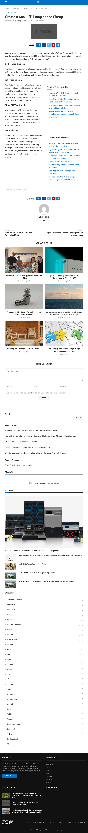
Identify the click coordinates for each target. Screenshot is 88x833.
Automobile (45, 610)
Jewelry (45, 669)
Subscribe (70, 822)
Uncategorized (45, 739)
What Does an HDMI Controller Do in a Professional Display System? (31, 430)
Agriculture (45, 605)
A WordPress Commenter (13, 465)
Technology (45, 734)
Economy (49, 776)
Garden (18, 190)
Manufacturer (45, 694)
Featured (16, 8)
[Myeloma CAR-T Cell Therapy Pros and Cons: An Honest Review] (24, 260)
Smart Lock (45, 729)
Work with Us (81, 822)
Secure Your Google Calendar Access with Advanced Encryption (25, 803)
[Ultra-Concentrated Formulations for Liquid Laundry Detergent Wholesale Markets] (10, 584)
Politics (45, 714)
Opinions (49, 782)
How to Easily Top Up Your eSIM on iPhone (21, 442)
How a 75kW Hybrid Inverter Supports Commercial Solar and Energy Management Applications (40, 436)
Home (7, 8)
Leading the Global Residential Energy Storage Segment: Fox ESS (29, 447)
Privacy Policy (31, 822)
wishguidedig (16, 21)
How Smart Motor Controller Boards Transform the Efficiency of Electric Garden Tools (26, 795)
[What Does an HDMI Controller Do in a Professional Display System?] (44, 522)
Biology (45, 615)
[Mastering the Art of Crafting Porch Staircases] (24, 333)
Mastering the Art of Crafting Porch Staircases (24, 349)
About (52, 822)
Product (45, 719)
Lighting (45, 684)
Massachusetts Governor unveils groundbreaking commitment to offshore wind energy (64, 114)
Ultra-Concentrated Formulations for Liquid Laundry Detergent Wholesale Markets (35, 453)
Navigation (28, 465)
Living (45, 689)
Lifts (45, 679)
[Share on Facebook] (44, 45)
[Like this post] (39, 45)
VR (45, 744)
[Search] (82, 2)
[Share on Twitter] (49, 45)
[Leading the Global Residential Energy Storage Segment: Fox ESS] (10, 575)
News (45, 709)
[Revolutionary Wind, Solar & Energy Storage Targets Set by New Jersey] (64, 333)
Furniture (45, 644)
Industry (45, 664)
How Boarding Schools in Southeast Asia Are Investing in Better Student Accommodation (26, 811)
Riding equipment (45, 724)
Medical (45, 704)
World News (50, 764)
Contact (60, 822)
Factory (45, 629)
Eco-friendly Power (45, 625)
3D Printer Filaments (45, 600)
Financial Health (45, 639)
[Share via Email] (58, 45)
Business (45, 619)
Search (7, 414)
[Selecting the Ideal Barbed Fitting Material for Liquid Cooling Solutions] (24, 296)
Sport (47, 770)
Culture (48, 773)
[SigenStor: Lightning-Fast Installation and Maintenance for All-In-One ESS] (64, 260)
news (26, 190)
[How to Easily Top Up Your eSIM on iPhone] (10, 566)
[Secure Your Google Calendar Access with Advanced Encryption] (6, 803)
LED (45, 674)
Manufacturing (45, 699)
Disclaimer (42, 822)
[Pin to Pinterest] (53, 45)
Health (45, 654)
